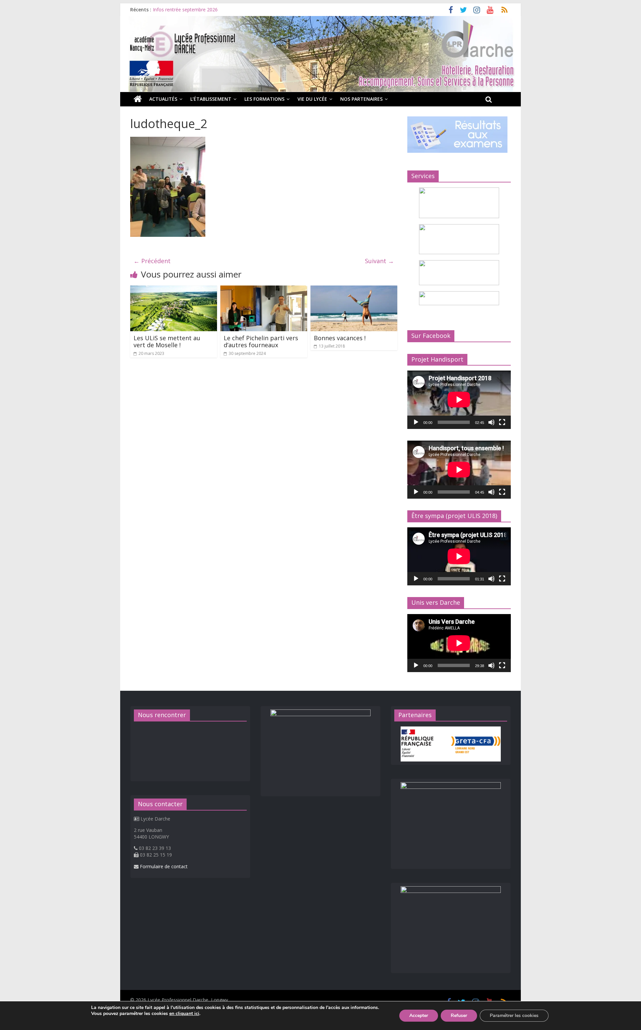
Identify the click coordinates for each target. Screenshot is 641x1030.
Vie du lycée (312, 99)
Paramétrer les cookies (514, 1015)
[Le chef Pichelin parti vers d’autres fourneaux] (263, 289)
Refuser (459, 1015)
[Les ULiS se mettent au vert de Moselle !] (173, 289)
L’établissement (210, 99)
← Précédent (152, 261)
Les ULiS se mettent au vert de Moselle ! (167, 341)
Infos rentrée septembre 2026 (185, 9)
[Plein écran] (502, 422)
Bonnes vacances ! (340, 338)
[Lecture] (416, 422)
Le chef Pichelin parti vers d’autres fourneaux (261, 341)
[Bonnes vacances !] (353, 289)
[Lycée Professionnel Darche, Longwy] (320, 20)
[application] (459, 400)
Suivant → (379, 261)
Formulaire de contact (164, 866)
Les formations (264, 99)
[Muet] (491, 422)
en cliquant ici (184, 1014)
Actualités (163, 99)
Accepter (418, 1015)
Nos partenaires (361, 99)
